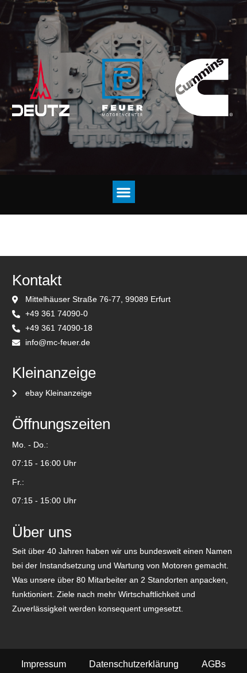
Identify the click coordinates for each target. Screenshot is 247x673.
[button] (124, 192)
